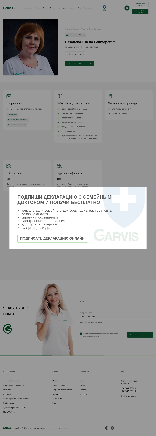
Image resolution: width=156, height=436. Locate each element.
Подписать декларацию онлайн (52, 238)
